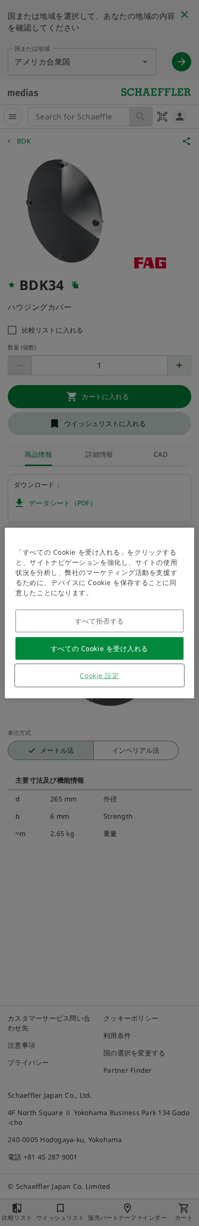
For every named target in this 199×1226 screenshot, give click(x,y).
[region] (99, 613)
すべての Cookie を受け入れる (99, 648)
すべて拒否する (99, 621)
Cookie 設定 (99, 675)
